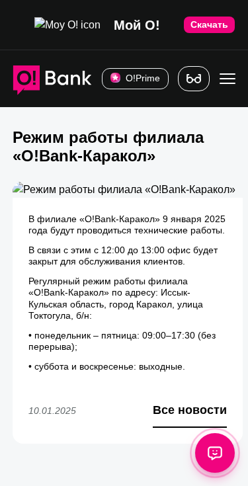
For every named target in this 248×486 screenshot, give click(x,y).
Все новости (190, 410)
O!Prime (143, 78)
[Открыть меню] (227, 78)
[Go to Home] (52, 78)
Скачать (209, 24)
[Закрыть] (13, 25)
